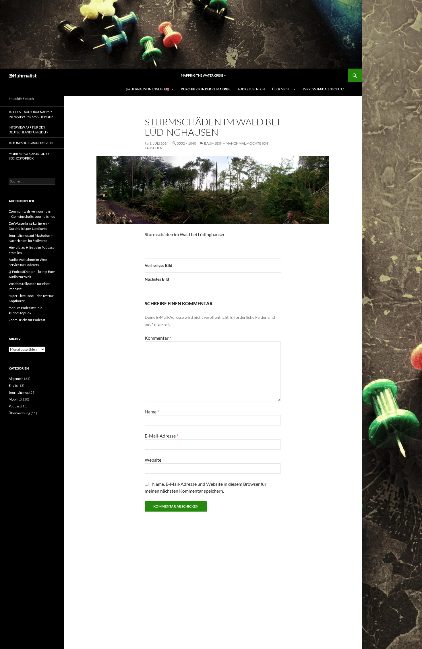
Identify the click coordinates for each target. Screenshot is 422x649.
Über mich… (281, 89)
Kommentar (158, 338)
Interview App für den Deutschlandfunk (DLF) (28, 129)
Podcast (15, 406)
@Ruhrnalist (23, 75)
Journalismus (19, 392)
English (14, 385)
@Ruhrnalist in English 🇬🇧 (147, 89)
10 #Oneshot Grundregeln (31, 143)
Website (153, 460)
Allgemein (16, 378)
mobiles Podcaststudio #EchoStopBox (29, 156)
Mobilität (15, 399)
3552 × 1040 (186, 143)
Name (152, 411)
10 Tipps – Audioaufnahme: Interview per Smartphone (31, 114)
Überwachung (19, 413)
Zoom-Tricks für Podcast (27, 320)
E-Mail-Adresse (161, 435)
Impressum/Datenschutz (323, 89)
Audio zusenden (251, 89)
